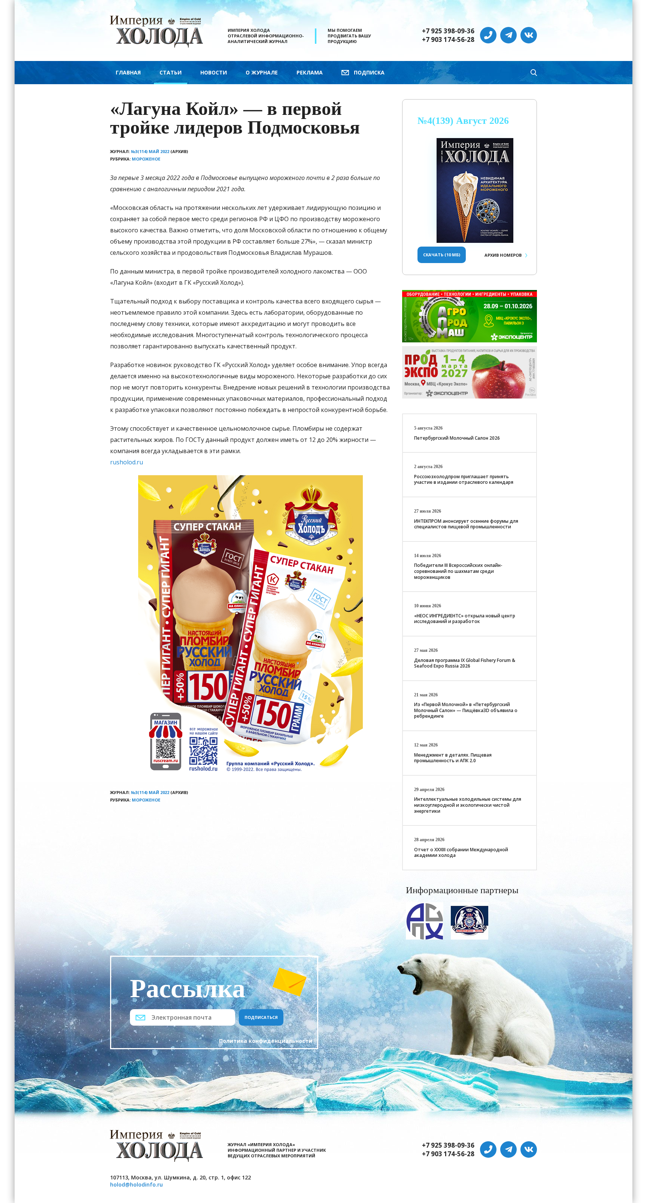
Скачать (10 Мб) (441, 254)
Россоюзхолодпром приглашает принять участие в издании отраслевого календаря (463, 479)
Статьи (171, 72)
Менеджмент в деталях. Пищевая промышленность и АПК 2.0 (453, 758)
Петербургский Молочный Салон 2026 (457, 438)
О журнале (262, 72)
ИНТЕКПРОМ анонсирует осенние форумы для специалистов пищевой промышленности (466, 524)
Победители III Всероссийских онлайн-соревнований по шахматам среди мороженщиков (458, 571)
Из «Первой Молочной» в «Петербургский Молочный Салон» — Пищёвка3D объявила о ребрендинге (465, 710)
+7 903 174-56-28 (448, 40)
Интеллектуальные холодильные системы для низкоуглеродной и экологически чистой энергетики (467, 805)
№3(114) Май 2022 (150, 151)
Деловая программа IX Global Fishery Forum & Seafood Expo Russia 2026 (464, 663)
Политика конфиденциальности (265, 1040)
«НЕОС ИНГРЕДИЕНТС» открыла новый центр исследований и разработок (464, 619)
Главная (128, 72)
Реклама (310, 72)
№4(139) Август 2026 (463, 120)
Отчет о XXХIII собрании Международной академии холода (461, 852)
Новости (213, 72)
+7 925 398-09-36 (448, 31)
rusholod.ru (126, 462)
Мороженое (146, 159)
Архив (503, 255)
